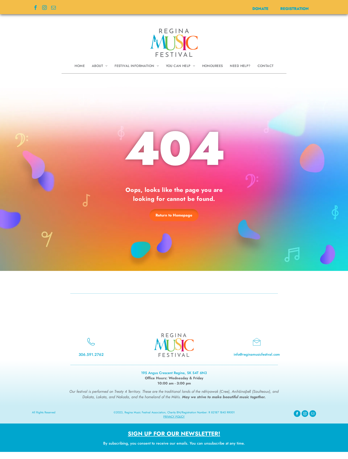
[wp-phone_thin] (91, 346)
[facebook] (35, 8)
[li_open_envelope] (256, 346)
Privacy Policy (174, 417)
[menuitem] (79, 65)
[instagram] (44, 8)
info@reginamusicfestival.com (257, 354)
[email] (53, 8)
